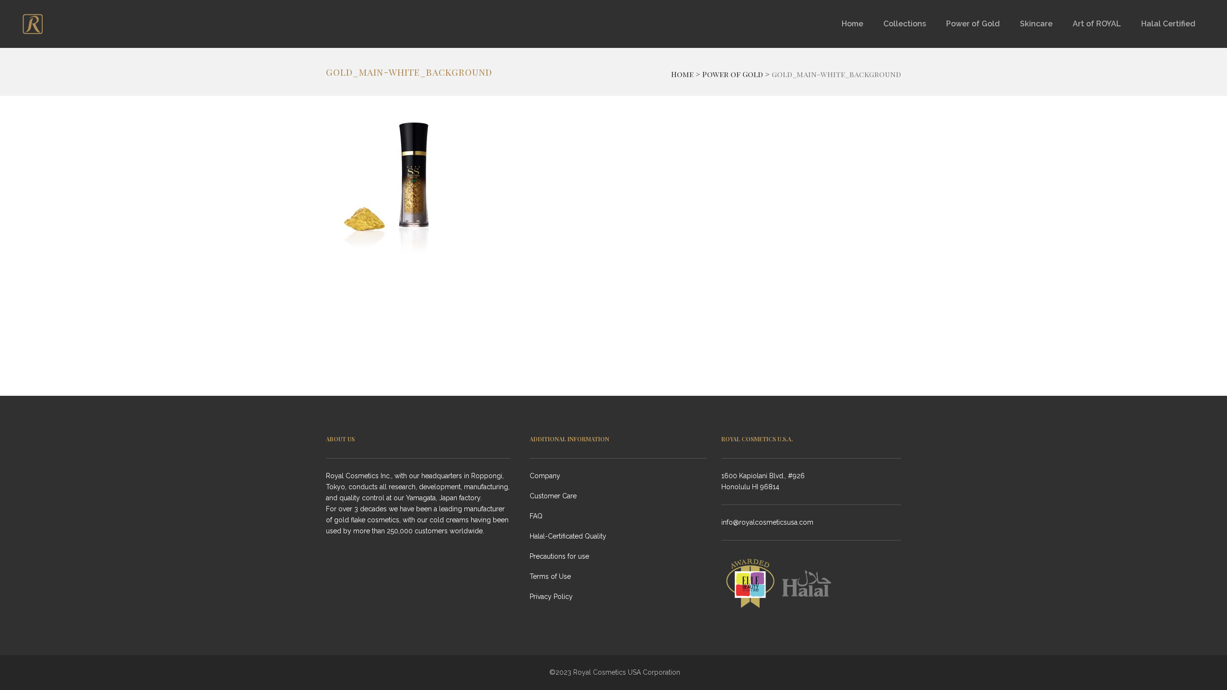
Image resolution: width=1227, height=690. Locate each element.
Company (545, 476)
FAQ (536, 516)
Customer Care (553, 496)
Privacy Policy (551, 596)
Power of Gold (732, 74)
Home (682, 74)
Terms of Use (550, 576)
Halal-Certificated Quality (568, 536)
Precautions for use (559, 556)
